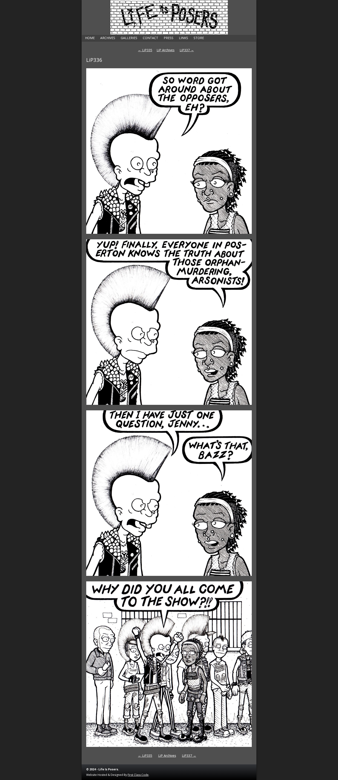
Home (90, 38)
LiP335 (145, 50)
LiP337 (187, 50)
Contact (150, 38)
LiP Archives (166, 50)
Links (183, 38)
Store (199, 38)
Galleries (129, 38)
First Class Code (138, 775)
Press (168, 38)
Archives (107, 38)
